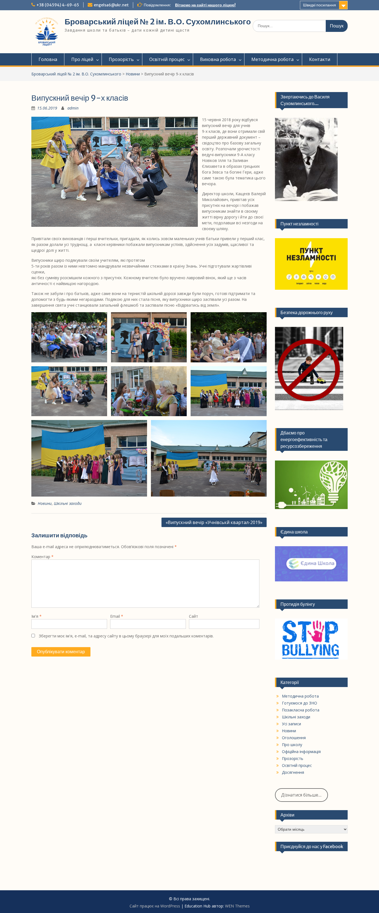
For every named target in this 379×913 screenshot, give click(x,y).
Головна (48, 59)
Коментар (42, 556)
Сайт (193, 616)
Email (116, 616)
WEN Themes (237, 906)
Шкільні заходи (68, 503)
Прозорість (121, 59)
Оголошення (294, 737)
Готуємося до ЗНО (299, 703)
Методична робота (272, 59)
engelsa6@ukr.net (111, 4)
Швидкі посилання (319, 4)
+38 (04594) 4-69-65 (57, 4)
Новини (133, 74)
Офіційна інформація (301, 751)
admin (73, 108)
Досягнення (293, 772)
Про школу (292, 744)
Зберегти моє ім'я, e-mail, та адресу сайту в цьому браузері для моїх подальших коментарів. (126, 636)
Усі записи (291, 723)
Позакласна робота (300, 710)
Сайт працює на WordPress (155, 906)
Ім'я (36, 616)
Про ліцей (82, 59)
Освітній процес (167, 59)
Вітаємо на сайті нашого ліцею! (205, 4)
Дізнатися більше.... (301, 795)
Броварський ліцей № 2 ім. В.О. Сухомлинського (158, 22)
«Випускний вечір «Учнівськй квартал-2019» (214, 522)
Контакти (319, 59)
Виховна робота (218, 59)
